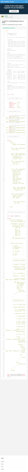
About (2, 466)
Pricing (2, 469)
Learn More (14, 11)
